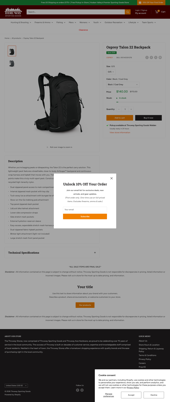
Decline (154, 395)
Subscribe (85, 216)
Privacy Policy (133, 387)
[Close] (111, 178)
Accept (131, 395)
